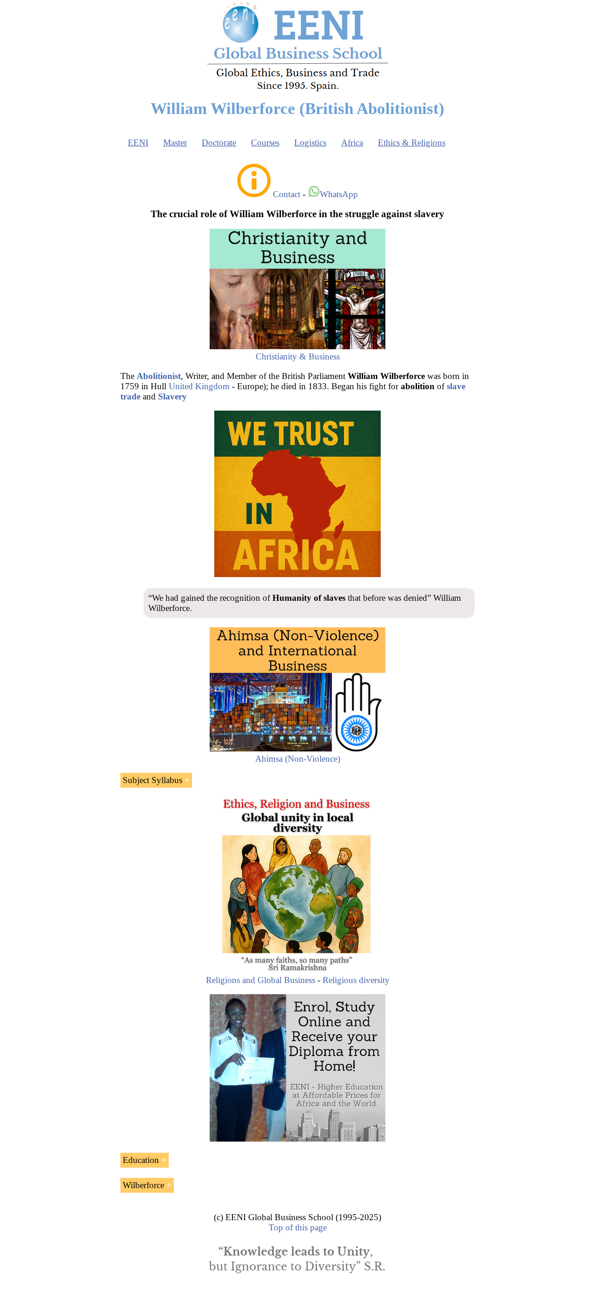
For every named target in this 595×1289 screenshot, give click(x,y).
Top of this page (298, 1227)
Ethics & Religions (411, 142)
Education (141, 1160)
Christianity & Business (298, 356)
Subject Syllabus (152, 780)
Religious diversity (356, 980)
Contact (286, 194)
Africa (352, 142)
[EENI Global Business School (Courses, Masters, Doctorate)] (297, 90)
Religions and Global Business (260, 980)
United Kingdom (199, 386)
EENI (138, 142)
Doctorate (219, 142)
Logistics (310, 142)
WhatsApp (339, 194)
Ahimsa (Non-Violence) (297, 759)
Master (175, 142)
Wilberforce (143, 1185)
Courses (265, 142)
